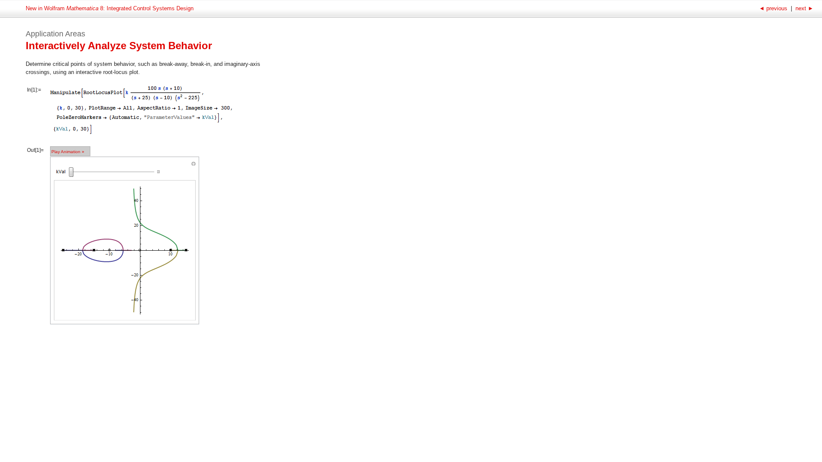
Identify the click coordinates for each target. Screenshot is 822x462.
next (803, 8)
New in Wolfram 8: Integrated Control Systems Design (110, 8)
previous (774, 8)
